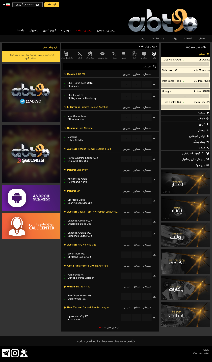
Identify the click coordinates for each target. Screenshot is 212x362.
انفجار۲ (188, 39)
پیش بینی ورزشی (106, 30)
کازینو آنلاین (49, 30)
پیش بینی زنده (84, 30)
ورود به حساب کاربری (27, 5)
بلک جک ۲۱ (158, 39)
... (168, 64)
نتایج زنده (66, 30)
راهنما (20, 30)
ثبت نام (52, 5)
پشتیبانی (33, 30)
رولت (174, 39)
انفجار (202, 39)
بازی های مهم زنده (196, 47)
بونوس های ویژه (201, 353)
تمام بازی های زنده (110, 328)
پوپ (142, 39)
